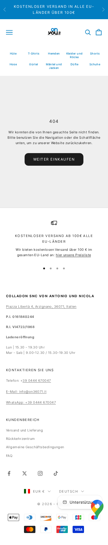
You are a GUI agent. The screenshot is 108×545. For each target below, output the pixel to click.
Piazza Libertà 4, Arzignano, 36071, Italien (41, 306)
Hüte (13, 53)
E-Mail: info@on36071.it (26, 391)
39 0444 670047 (36, 380)
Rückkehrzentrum (20, 439)
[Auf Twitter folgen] (25, 473)
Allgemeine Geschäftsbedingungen (35, 447)
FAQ (9, 456)
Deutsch (68, 491)
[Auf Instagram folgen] (40, 473)
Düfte (74, 64)
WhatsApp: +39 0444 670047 (31, 402)
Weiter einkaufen (54, 159)
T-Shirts (34, 53)
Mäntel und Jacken (54, 66)
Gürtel (33, 64)
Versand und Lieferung (24, 430)
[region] (54, 239)
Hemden (54, 53)
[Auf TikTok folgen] (56, 473)
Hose (13, 64)
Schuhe (94, 64)
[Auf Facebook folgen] (9, 473)
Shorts (95, 53)
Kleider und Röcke (74, 55)
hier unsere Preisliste (73, 255)
